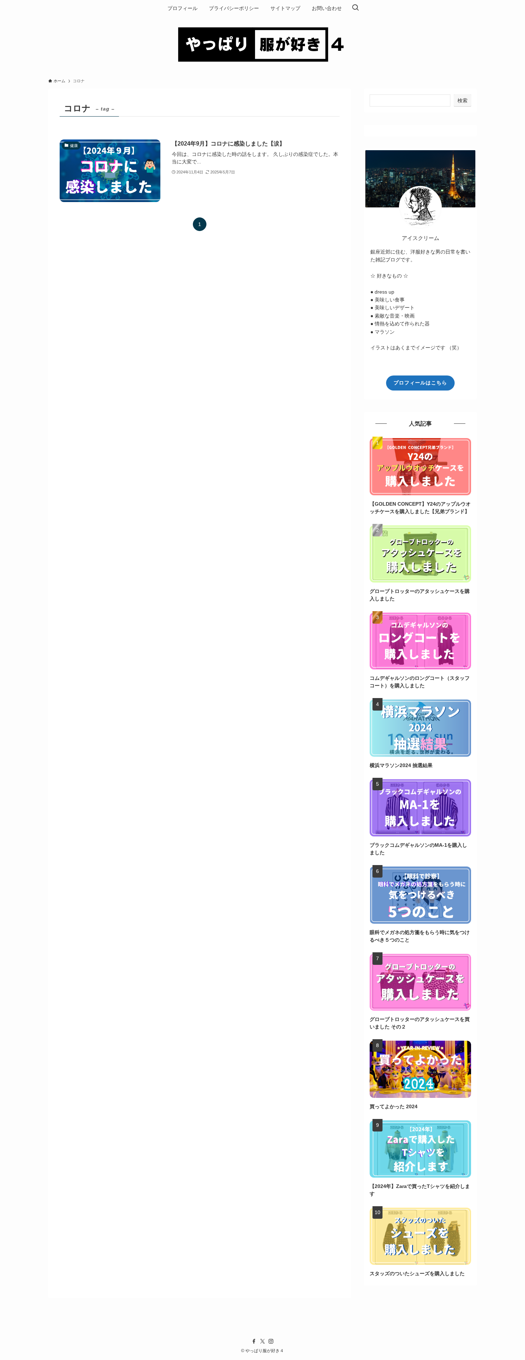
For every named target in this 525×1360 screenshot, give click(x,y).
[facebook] (254, 1341)
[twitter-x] (262, 1341)
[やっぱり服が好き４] (262, 43)
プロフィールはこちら (420, 383)
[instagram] (271, 1341)
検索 (463, 100)
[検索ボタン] (355, 8)
